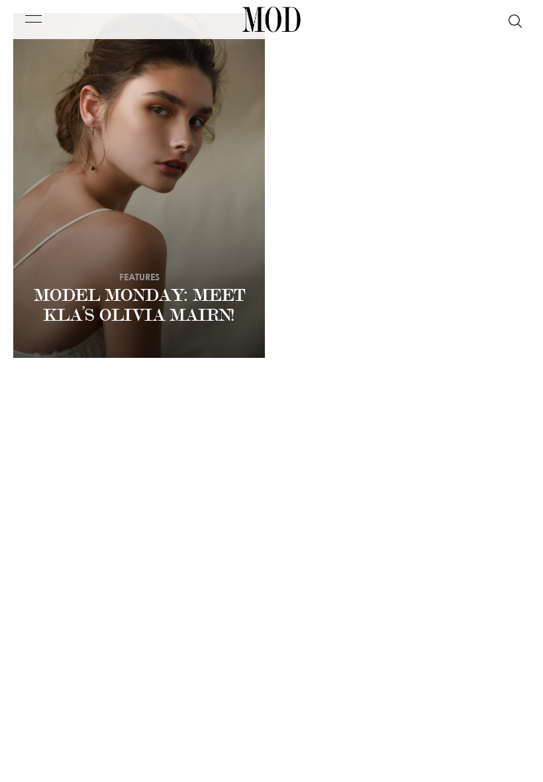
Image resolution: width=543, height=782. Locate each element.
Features (139, 276)
